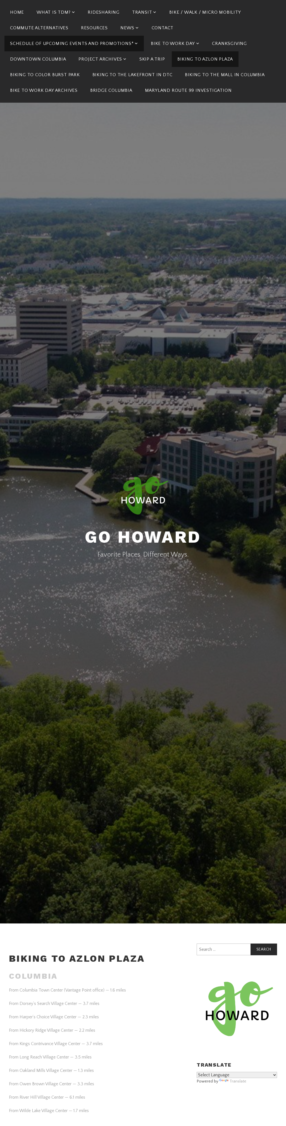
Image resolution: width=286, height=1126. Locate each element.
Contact (163, 27)
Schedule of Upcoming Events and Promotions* (72, 43)
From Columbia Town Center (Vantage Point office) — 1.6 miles (67, 990)
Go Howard (143, 537)
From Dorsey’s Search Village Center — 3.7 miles (54, 1003)
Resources (94, 27)
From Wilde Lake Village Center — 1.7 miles (49, 1110)
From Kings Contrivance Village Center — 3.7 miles (56, 1043)
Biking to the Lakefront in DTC (132, 74)
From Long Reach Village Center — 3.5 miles (50, 1057)
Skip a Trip (152, 59)
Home (17, 12)
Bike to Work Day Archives (44, 90)
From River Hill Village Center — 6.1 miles (47, 1097)
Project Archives (100, 59)
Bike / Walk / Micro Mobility (205, 12)
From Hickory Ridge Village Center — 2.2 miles (52, 1030)
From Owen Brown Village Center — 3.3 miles (51, 1083)
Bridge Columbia (111, 90)
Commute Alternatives (39, 27)
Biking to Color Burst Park (45, 74)
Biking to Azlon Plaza (205, 59)
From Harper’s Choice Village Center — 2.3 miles (54, 1016)
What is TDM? (54, 12)
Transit (142, 12)
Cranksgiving (229, 43)
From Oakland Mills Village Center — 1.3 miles (51, 1070)
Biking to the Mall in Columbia (224, 74)
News (127, 27)
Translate (238, 1081)
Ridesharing (104, 12)
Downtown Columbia (38, 59)
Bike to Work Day (173, 43)
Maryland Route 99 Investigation (188, 90)
